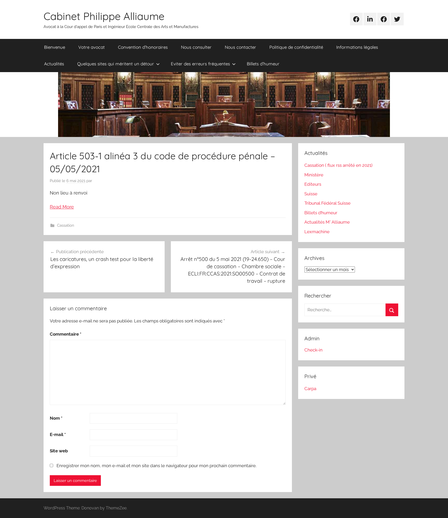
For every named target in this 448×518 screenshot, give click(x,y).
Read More (62, 207)
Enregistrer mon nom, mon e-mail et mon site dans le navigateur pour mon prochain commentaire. (156, 465)
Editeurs (312, 184)
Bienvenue (54, 47)
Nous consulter (196, 47)
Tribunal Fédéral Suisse (327, 203)
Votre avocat (91, 47)
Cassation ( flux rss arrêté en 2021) (338, 165)
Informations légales (357, 47)
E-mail (58, 434)
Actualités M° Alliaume (327, 222)
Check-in (313, 350)
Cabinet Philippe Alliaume (104, 16)
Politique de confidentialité (296, 47)
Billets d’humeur (263, 63)
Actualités (54, 63)
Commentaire (65, 334)
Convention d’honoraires (143, 47)
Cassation (65, 225)
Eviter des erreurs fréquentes (200, 63)
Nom (56, 418)
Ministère (313, 174)
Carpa (310, 388)
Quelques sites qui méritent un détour (115, 63)
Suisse (310, 193)
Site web (59, 450)
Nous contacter (240, 47)
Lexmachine (317, 231)
